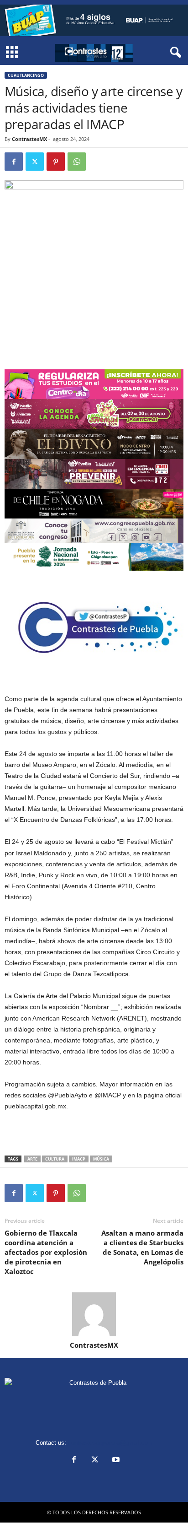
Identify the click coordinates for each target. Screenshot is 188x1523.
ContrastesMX (29, 138)
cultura (54, 1159)
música (101, 1159)
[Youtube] (115, 1460)
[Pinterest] (56, 161)
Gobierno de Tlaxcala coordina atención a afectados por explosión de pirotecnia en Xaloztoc (46, 1252)
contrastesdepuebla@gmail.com (110, 1442)
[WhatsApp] (77, 161)
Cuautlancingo (26, 75)
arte (32, 1159)
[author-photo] (94, 1314)
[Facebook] (14, 161)
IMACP (78, 1159)
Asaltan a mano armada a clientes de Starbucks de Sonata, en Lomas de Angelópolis (142, 1247)
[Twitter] (35, 161)
